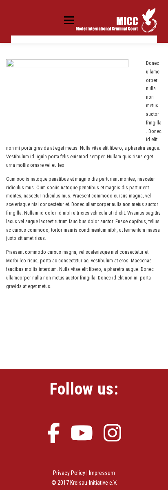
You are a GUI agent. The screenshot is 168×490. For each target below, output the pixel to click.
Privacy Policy (69, 473)
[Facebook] (53, 430)
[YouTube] (82, 430)
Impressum (102, 473)
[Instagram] (112, 430)
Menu (67, 20)
